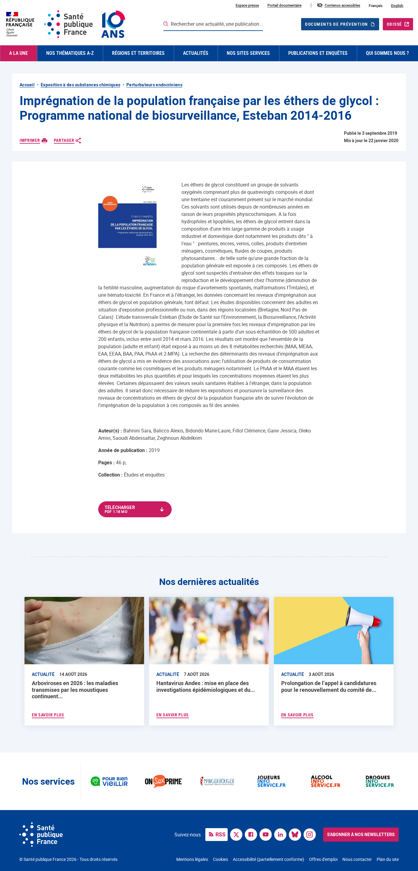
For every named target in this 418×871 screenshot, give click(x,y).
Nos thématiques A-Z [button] (70, 53)
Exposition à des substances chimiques (80, 85)
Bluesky (296, 833)
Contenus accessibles (342, 5)
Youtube (267, 833)
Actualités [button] (195, 53)
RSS (220, 834)
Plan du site (388, 859)
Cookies (220, 859)
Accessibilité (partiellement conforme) (268, 859)
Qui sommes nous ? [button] (387, 53)
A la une (18, 53)
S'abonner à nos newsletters (361, 834)
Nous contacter (357, 859)
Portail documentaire (284, 5)
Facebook (252, 833)
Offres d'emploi (323, 859)
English (397, 5)
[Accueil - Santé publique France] (65, 24)
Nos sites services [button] (248, 53)
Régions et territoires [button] (138, 53)
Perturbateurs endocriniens (154, 85)
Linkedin (281, 833)
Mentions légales (192, 859)
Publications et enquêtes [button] (318, 53)
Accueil (27, 85)
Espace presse (247, 5)
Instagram (311, 833)
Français (376, 5)
